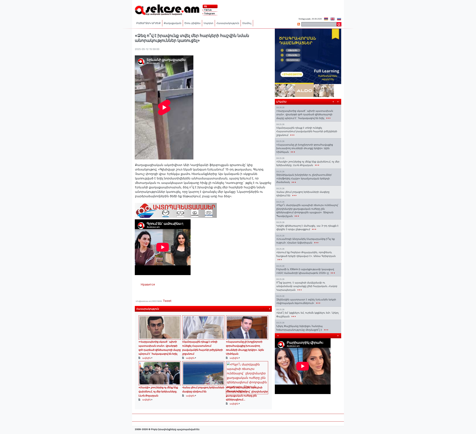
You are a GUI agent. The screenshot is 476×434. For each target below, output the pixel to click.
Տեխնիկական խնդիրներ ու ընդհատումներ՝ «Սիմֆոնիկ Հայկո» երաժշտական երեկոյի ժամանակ (304, 178)
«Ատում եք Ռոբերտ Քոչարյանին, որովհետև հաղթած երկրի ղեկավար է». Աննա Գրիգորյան (306, 254)
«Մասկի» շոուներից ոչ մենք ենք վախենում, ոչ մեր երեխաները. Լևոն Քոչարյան (158, 391)
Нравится (148, 284)
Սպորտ (208, 23)
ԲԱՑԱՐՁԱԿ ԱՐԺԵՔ (148, 23)
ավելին (264, 308)
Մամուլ (246, 23)
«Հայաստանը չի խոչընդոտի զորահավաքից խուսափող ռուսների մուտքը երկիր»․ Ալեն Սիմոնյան (304, 148)
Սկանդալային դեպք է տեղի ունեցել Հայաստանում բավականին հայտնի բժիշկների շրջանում (306, 131)
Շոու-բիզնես (192, 23)
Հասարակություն (227, 23)
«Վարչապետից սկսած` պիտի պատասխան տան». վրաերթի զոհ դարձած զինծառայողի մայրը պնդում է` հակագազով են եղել (304, 114)
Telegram (209, 13)
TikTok (207, 10)
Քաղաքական (172, 23)
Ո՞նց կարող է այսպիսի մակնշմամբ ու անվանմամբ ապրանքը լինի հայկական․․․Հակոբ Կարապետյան (306, 286)
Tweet (167, 301)
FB (205, 6)
